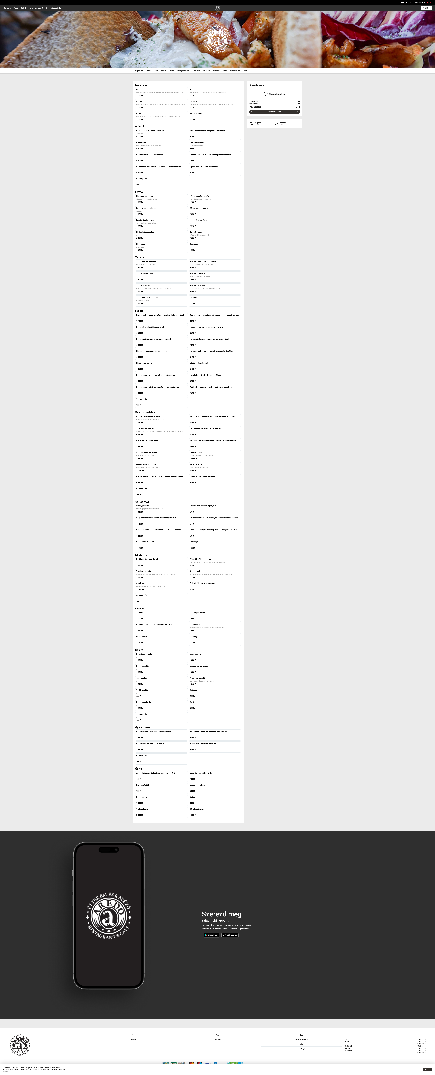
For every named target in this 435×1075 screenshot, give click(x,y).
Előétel (148, 71)
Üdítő (245, 71)
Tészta (163, 71)
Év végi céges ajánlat (53, 8)
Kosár (16, 8)
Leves (156, 71)
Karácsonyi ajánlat (36, 8)
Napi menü (139, 71)
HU (5, 2)
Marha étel (206, 71)
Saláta (225, 71)
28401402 (217, 1039)
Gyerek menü (235, 71)
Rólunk (23, 8)
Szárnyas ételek (183, 71)
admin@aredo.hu (301, 1039)
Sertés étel (196, 71)
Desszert (216, 71)
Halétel (171, 71)
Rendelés (7, 8)
